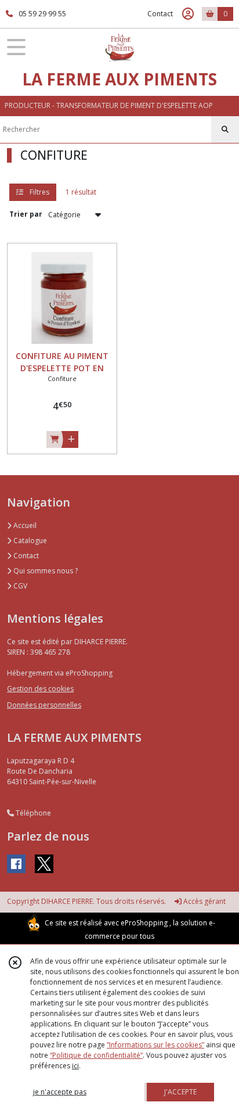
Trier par (25, 214)
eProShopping (144, 923)
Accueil (24, 525)
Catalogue (29, 540)
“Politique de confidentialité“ (96, 1055)
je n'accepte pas (59, 1092)
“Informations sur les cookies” (155, 1045)
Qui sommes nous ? (45, 571)
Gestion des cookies (40, 689)
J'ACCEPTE (180, 1092)
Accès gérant (204, 901)
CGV (19, 586)
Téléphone (32, 813)
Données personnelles (44, 705)
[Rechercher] (225, 129)
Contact (160, 14)
